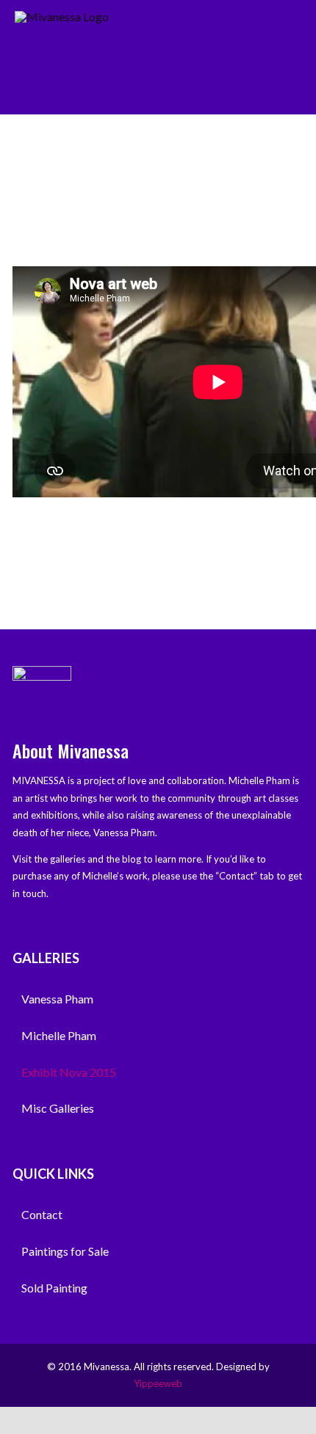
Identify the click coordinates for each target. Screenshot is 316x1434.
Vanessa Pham (57, 999)
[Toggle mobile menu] (295, 30)
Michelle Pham (58, 1035)
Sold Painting (54, 1288)
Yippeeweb (158, 1383)
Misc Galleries (57, 1108)
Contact (41, 1214)
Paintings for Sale (65, 1251)
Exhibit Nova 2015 (68, 1072)
